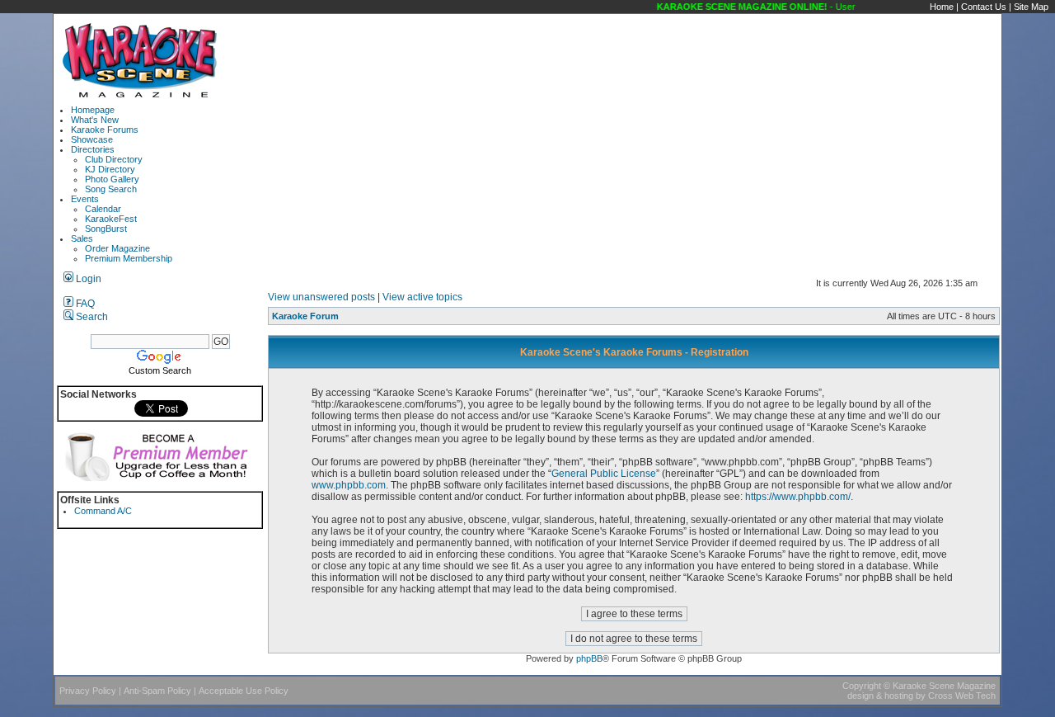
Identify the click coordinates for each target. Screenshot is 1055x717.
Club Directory (114, 159)
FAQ (84, 303)
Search (90, 317)
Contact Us (983, 7)
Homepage (93, 110)
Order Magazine (117, 248)
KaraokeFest (111, 219)
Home (942, 7)
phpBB (589, 658)
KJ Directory (110, 169)
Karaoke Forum (305, 316)
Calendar (103, 209)
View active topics (422, 297)
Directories (93, 149)
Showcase (92, 139)
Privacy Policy (87, 691)
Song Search (111, 189)
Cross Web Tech (962, 695)
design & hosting (880, 695)
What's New (95, 120)
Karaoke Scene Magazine (944, 686)
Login (87, 279)
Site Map (1031, 7)
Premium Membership (128, 258)
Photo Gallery (112, 179)
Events (85, 199)
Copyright (861, 686)
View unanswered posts (321, 297)
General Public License (603, 473)
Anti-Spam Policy (157, 691)
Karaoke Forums (104, 129)
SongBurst (106, 228)
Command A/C (103, 511)
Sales (82, 238)
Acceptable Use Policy (243, 691)
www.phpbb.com (349, 485)
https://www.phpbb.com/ (798, 496)
